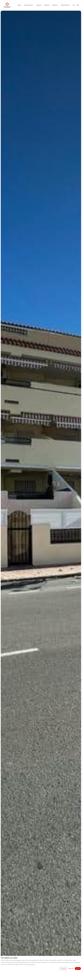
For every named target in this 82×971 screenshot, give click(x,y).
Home (19, 5)
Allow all (78, 968)
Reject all (71, 968)
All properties (28, 5)
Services (39, 5)
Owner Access (65, 5)
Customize (63, 968)
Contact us (55, 5)
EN (73, 5)
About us (47, 5)
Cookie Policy (31, 964)
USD (78, 5)
